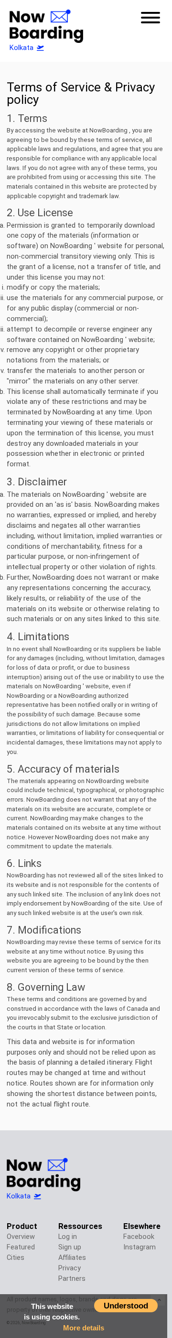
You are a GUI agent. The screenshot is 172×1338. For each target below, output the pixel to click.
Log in (67, 1237)
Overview (21, 1237)
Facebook (138, 1237)
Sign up (69, 1247)
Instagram (139, 1247)
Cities (15, 1258)
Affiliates (72, 1258)
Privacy (69, 1268)
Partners (72, 1279)
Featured (21, 1247)
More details (83, 1328)
